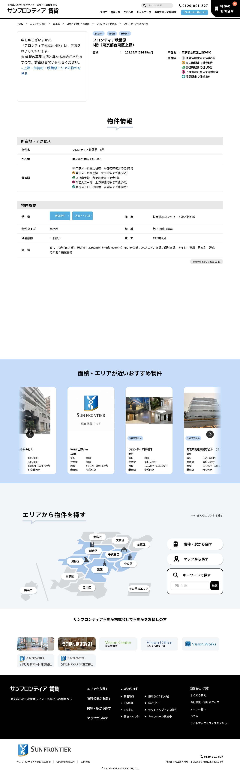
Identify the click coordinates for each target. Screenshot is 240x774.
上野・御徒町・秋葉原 (78, 23)
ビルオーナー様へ (193, 12)
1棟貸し (128, 710)
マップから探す (97, 718)
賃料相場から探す (99, 698)
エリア (103, 12)
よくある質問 (198, 695)
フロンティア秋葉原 (107, 23)
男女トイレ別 (82, 215)
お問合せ (85, 761)
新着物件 (129, 696)
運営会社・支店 (199, 688)
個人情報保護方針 (65, 761)
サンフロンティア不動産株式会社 (33, 761)
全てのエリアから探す (210, 515)
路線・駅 (115, 12)
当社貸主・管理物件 (165, 12)
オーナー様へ (198, 709)
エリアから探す (38, 23)
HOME (20, 23)
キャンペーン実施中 (160, 716)
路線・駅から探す (99, 708)
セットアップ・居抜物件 (162, 710)
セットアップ (143, 12)
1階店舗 (128, 703)
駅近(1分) (154, 703)
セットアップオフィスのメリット (210, 723)
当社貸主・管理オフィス (204, 702)
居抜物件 (60, 215)
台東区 (56, 23)
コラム (194, 716)
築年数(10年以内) (158, 696)
